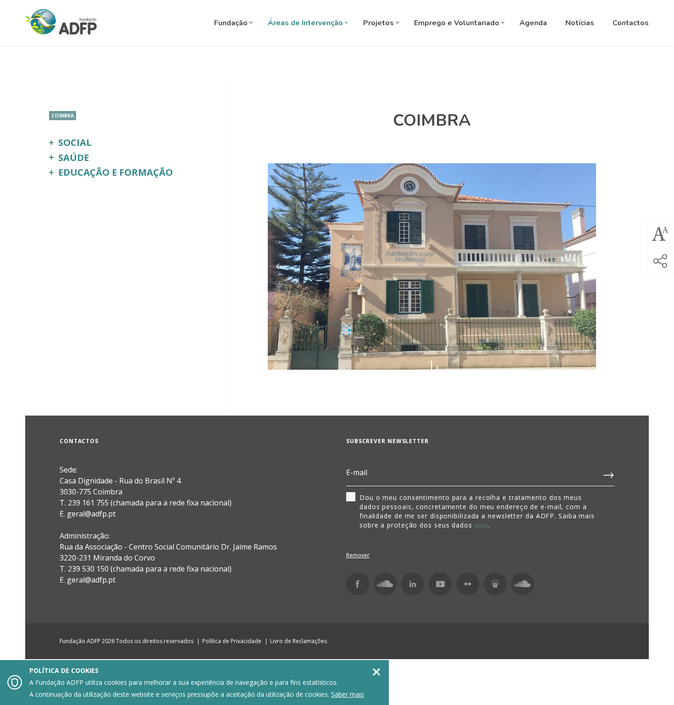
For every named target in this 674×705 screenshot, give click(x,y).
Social (75, 142)
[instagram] (385, 583)
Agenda (533, 23)
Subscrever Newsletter (387, 441)
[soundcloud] (522, 583)
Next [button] (582, 266)
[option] (432, 266)
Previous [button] (281, 266)
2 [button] (436, 367)
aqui (482, 525)
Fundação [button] (231, 23)
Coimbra (62, 115)
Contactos (631, 23)
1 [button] (431, 367)
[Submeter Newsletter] (609, 473)
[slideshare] (495, 583)
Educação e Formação (115, 172)
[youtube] (440, 583)
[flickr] (467, 583)
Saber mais (347, 694)
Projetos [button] (379, 23)
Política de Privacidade (231, 641)
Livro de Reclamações (298, 641)
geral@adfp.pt (91, 580)
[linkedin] (412, 583)
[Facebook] (357, 583)
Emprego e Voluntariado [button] (457, 23)
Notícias (579, 23)
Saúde (73, 157)
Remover (358, 555)
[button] (660, 233)
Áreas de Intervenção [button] (306, 23)
